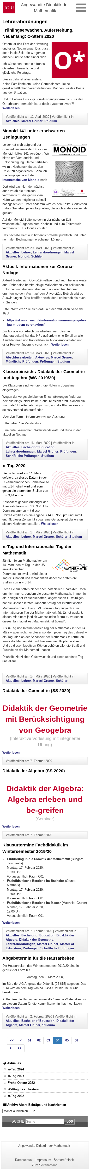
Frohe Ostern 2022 (21, 1083)
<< (12, 1040)
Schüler (37, 256)
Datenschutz (24, 1160)
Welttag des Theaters (23, 1089)
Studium (50, 121)
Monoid (23, 256)
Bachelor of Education (37, 447)
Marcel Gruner (31, 121)
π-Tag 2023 (16, 1076)
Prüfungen (47, 361)
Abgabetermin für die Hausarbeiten (38, 958)
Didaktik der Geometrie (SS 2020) (36, 690)
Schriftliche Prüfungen (22, 456)
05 (67, 1040)
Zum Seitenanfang (44, 1165)
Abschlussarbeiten (19, 357)
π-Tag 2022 (16, 1096)
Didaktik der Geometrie (36, 939)
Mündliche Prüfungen (22, 361)
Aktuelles (12, 121)
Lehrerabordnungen (47, 252)
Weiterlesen (11, 108)
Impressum (43, 1160)
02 (39, 1040)
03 (48, 1040)
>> (20, 1048)
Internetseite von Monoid (20, 180)
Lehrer (26, 252)
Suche (18, 1121)
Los (69, 1121)
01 (29, 1040)
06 (76, 1040)
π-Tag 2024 (16, 1069)
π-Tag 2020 (13, 465)
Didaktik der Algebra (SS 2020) (33, 770)
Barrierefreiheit (64, 1160)
